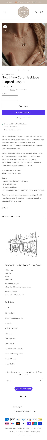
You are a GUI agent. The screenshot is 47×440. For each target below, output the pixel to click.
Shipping (12, 90)
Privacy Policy (9, 364)
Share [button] (6, 208)
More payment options (23, 118)
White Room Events (11, 328)
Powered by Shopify (26, 428)
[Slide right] (28, 70)
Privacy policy (13, 432)
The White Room (15, 428)
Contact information (24, 435)
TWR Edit (8, 333)
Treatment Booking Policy (14, 353)
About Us (8, 323)
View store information (12, 130)
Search (7, 308)
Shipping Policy (10, 338)
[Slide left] (18, 70)
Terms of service (24, 432)
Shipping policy (35, 432)
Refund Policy (9, 343)
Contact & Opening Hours (14, 318)
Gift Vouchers (9, 313)
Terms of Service (10, 358)
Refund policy (38, 428)
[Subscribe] (39, 380)
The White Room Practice (14, 348)
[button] (4, 12)
